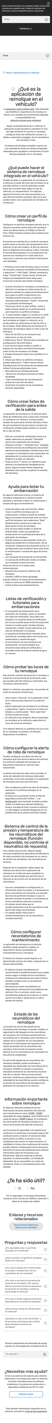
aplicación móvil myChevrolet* (20, 109)
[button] (20, 109)
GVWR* (31, 1114)
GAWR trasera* (26, 1119)
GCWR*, (39, 1114)
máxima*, (26, 1116)
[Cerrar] (48, 3)
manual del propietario (36, 1412)
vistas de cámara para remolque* (25, 121)
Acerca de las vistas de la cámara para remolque (26, 1226)
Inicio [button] (5, 56)
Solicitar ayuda (26, 1394)
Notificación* (11, 802)
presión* (27, 137)
